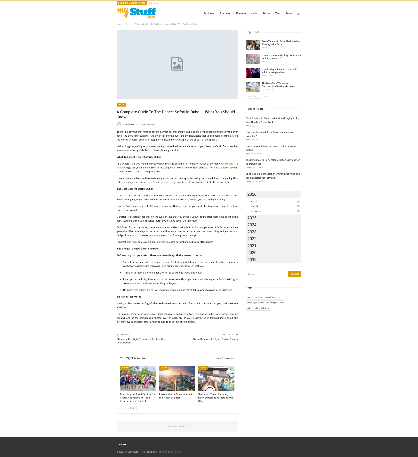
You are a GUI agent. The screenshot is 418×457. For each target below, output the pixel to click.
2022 (252, 238)
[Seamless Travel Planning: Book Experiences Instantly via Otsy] (216, 378)
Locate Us (154, 3)
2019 (252, 259)
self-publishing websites (258, 308)
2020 (252, 252)
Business (209, 13)
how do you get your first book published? (265, 303)
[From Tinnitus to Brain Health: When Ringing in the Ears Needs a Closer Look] (253, 45)
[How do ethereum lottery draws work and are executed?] (253, 59)
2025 (252, 218)
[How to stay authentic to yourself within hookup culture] (253, 73)
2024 (252, 225)
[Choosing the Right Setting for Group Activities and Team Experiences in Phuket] (138, 378)
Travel (121, 104)
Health (254, 13)
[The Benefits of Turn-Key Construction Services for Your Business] (253, 87)
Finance (241, 13)
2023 (252, 232)
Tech (278, 13)
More (289, 13)
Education (225, 13)
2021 (252, 245)
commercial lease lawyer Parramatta (264, 297)
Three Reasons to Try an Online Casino (215, 339)
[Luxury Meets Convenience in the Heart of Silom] (177, 378)
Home (266, 13)
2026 (252, 194)
